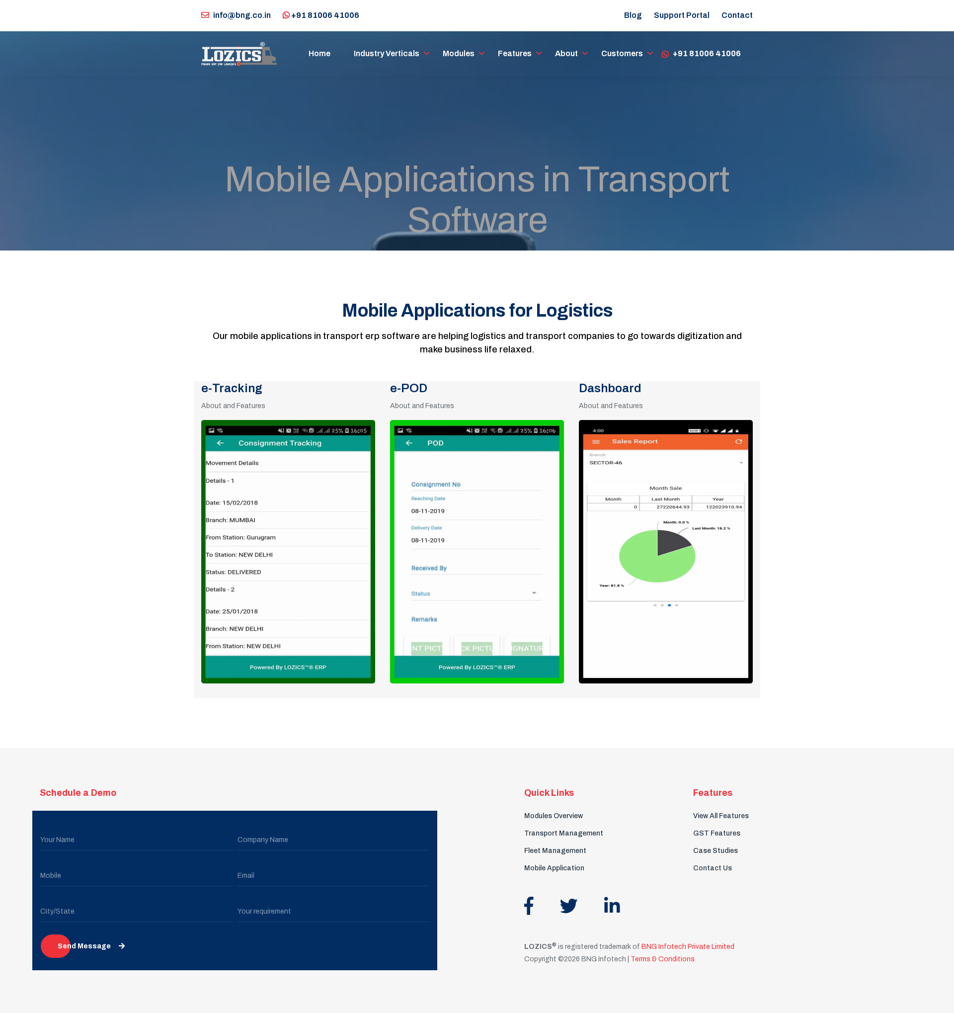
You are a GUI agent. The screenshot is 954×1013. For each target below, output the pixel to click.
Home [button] (319, 53)
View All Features (721, 816)
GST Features (716, 833)
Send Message (84, 946)
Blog (633, 15)
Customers (622, 53)
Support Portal (682, 15)
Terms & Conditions (663, 959)
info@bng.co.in (242, 15)
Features (515, 53)
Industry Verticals (386, 53)
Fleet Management (555, 850)
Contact (737, 15)
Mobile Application (554, 868)
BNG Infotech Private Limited (687, 946)
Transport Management (563, 833)
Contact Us (712, 868)
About (566, 53)
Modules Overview (553, 816)
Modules (459, 53)
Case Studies (715, 850)
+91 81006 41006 (324, 15)
